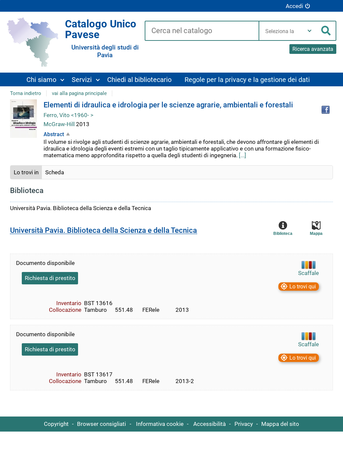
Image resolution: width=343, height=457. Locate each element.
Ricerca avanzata (312, 49)
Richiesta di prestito (50, 278)
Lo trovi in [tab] (26, 172)
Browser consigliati (101, 424)
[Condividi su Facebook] (326, 110)
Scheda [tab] (54, 172)
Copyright (56, 424)
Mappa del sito (280, 424)
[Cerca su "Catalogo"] (202, 31)
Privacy (243, 424)
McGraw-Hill (60, 124)
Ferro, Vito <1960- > (68, 115)
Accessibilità (209, 424)
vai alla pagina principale (79, 93)
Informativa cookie (160, 424)
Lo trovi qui (302, 286)
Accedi (294, 6)
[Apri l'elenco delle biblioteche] (309, 31)
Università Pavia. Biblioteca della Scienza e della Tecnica (103, 230)
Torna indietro (25, 93)
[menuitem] (45, 79)
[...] (242, 155)
